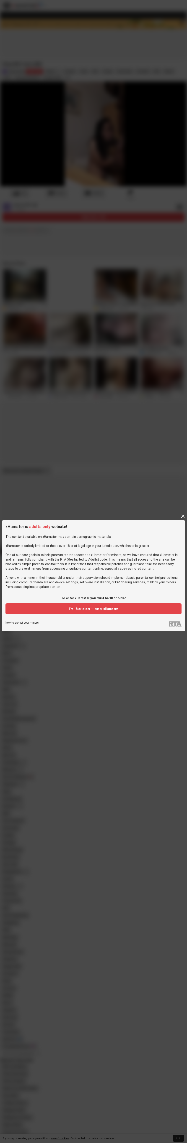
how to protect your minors (22, 622)
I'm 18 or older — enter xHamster (93, 609)
